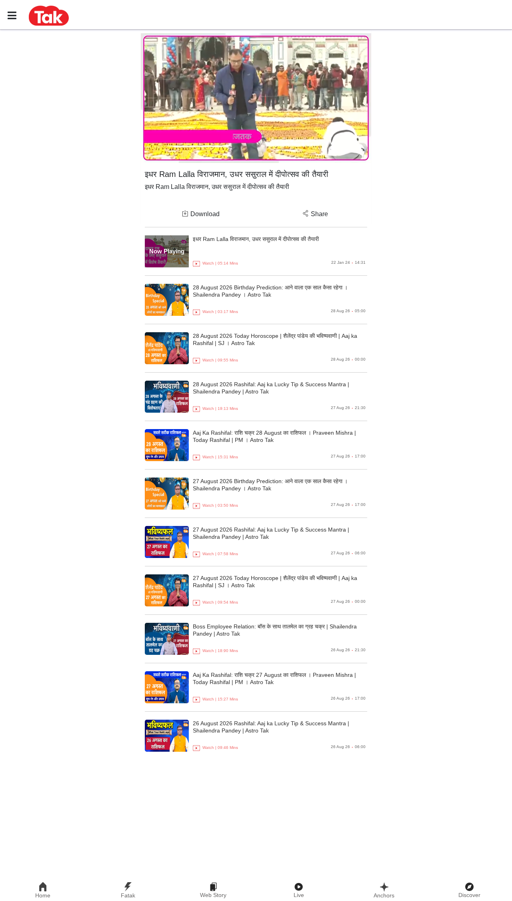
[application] (256, 98)
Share (319, 214)
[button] (49, 15)
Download (205, 214)
